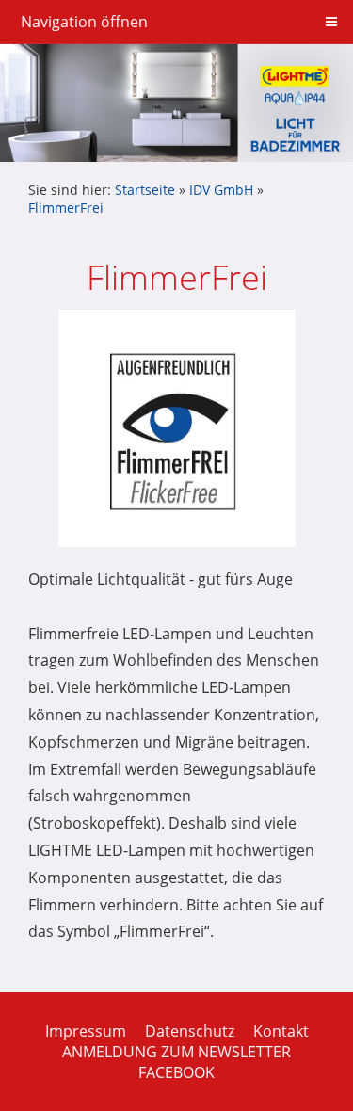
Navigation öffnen (84, 21)
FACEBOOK (176, 1072)
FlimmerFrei (66, 208)
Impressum (85, 1031)
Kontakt (281, 1031)
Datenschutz (189, 1031)
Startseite (145, 190)
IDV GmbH (221, 190)
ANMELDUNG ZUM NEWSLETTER (176, 1051)
